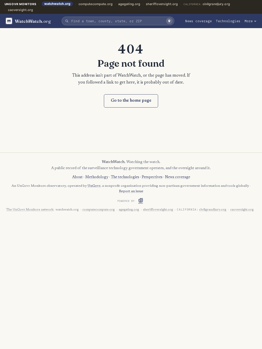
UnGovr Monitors (20, 4)
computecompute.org (96, 4)
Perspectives (152, 177)
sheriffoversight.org (162, 4)
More (249, 21)
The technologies (125, 177)
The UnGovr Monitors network (29, 209)
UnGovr (94, 186)
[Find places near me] (169, 21)
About (77, 177)
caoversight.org (20, 10)
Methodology (96, 177)
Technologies (228, 21)
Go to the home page (131, 101)
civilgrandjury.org (216, 4)
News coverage (198, 21)
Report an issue (131, 191)
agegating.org (129, 4)
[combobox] (117, 21)
